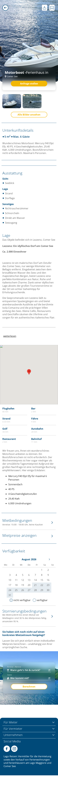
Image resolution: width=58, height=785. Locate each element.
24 (9, 590)
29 (41, 590)
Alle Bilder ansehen (29, 114)
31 (9, 595)
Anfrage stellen (29, 83)
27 (29, 590)
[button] (29, 372)
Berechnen (29, 686)
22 (41, 585)
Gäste (9, 675)
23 (48, 585)
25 (16, 590)
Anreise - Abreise (14, 666)
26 (22, 590)
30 (48, 590)
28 (35, 590)
